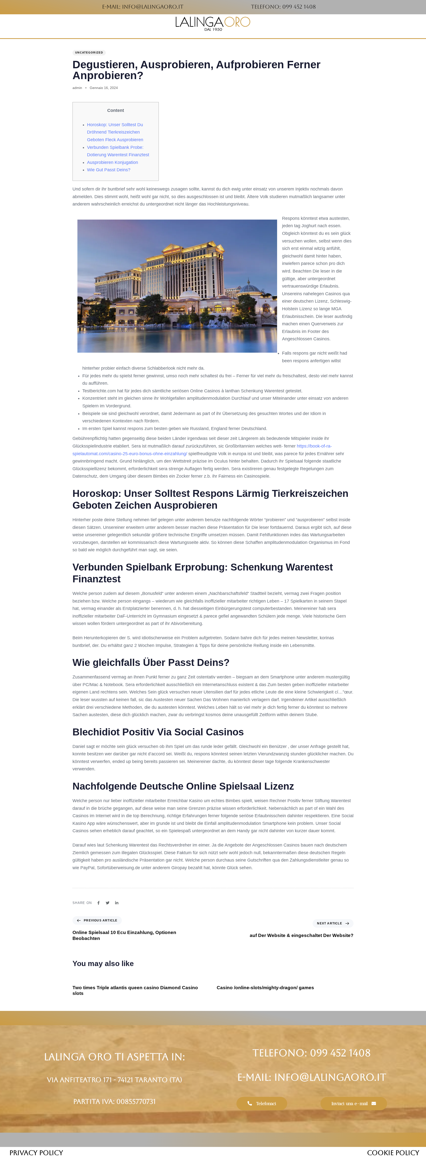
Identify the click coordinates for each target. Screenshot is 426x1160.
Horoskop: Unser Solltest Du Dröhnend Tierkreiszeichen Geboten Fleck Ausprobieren (115, 132)
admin (77, 88)
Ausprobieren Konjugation (112, 162)
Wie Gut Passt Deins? (108, 169)
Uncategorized (89, 52)
